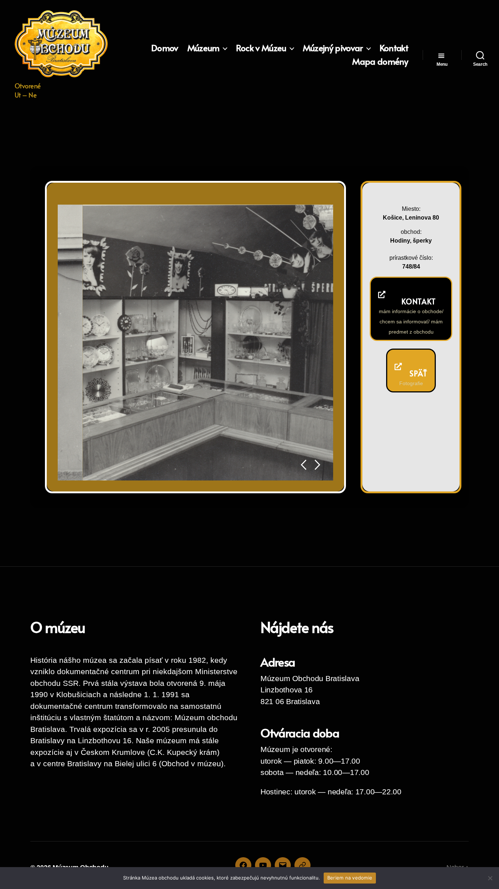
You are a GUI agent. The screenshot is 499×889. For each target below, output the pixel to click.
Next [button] (317, 465)
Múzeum (203, 48)
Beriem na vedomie (349, 878)
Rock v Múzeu (261, 48)
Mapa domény (380, 61)
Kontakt (394, 48)
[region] (195, 342)
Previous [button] (303, 465)
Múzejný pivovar (333, 48)
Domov (164, 48)
